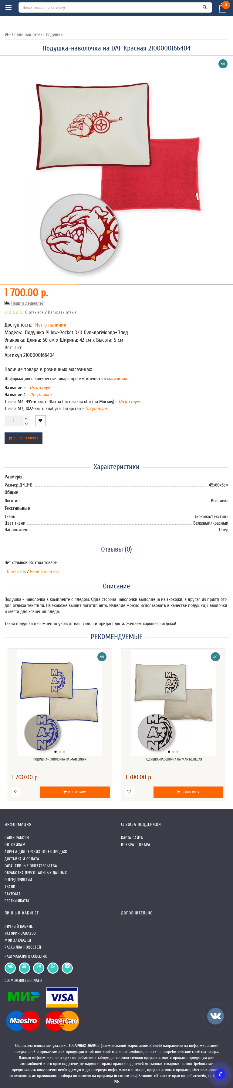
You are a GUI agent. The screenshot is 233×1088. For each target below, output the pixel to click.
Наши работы (17, 838)
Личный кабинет (20, 926)
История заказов (20, 933)
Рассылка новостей (23, 947)
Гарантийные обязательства (31, 866)
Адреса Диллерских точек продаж (36, 851)
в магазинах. (115, 378)
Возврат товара (135, 844)
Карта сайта (132, 838)
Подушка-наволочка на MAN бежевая (173, 759)
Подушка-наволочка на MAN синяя (59, 759)
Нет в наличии (25, 438)
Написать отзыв (62, 312)
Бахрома (13, 894)
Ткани (10, 886)
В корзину (76, 792)
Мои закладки (18, 940)
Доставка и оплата (22, 859)
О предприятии (18, 880)
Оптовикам (15, 844)
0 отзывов (33, 312)
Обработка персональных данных (36, 873)
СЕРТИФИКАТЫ (17, 901)
